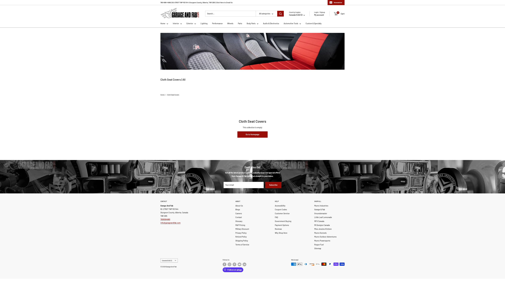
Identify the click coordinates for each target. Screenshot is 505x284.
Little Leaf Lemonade (323, 217)
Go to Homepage (252, 134)
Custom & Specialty (314, 23)
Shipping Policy (241, 241)
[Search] (280, 14)
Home (162, 23)
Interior (176, 23)
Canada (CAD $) (167, 260)
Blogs (237, 209)
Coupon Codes (281, 209)
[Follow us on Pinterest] (234, 264)
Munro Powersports (322, 241)
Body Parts (251, 23)
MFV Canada (319, 221)
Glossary (238, 221)
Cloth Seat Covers (173, 95)
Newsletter (338, 2)
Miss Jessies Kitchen (323, 229)
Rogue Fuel (319, 245)
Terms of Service (242, 245)
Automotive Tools (291, 23)
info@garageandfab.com (170, 223)
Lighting (204, 23)
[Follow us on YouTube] (239, 264)
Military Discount (242, 229)
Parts (240, 23)
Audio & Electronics (271, 23)
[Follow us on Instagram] (229, 264)
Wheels (230, 23)
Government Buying (283, 221)
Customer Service (282, 213)
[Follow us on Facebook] (224, 264)
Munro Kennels (320, 233)
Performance (217, 23)
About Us (239, 206)
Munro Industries (321, 206)
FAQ (276, 217)
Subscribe (273, 185)
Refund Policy (241, 237)
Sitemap (317, 248)
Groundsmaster (320, 213)
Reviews (278, 229)
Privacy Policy (241, 233)
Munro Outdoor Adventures (325, 237)
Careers (238, 213)
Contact (238, 217)
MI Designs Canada (322, 225)
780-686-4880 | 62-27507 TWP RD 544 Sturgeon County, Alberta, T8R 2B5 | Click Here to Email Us (196, 2)
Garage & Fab (319, 209)
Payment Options (282, 225)
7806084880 (165, 219)
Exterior (189, 23)
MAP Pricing (240, 225)
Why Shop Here (281, 233)
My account (319, 15)
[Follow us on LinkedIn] (244, 264)
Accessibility (280, 206)
